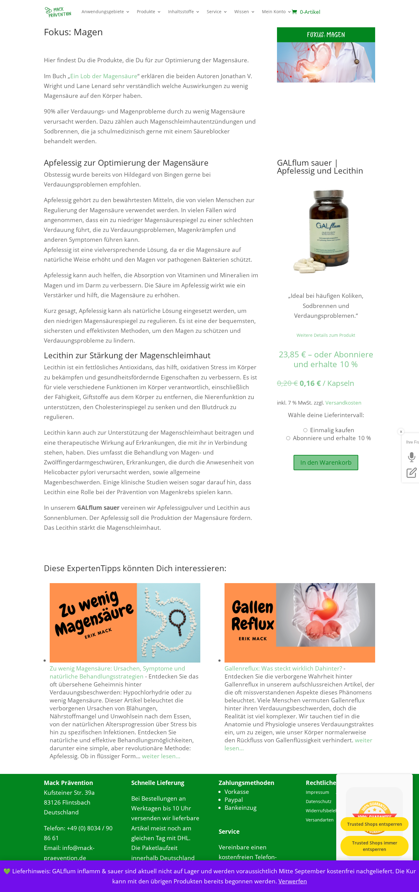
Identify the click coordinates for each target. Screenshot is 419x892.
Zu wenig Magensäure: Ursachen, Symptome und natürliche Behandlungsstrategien (117, 672)
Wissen (241, 11)
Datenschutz (319, 801)
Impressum (317, 792)
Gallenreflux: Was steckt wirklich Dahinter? (283, 668)
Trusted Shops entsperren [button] (374, 824)
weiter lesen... (161, 756)
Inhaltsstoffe (181, 11)
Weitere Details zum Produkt (326, 335)
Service (214, 11)
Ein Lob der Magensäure (103, 76)
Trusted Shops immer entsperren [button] (374, 846)
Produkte (146, 11)
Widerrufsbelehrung (327, 811)
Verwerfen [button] (293, 881)
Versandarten (320, 820)
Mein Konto (274, 11)
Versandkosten (343, 402)
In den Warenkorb (326, 462)
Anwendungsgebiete (103, 11)
